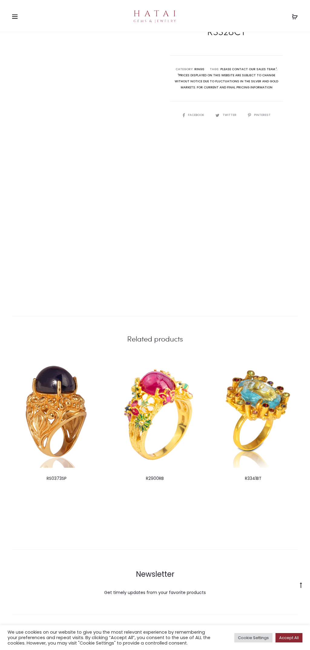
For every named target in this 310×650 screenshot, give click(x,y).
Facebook (196, 115)
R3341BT (253, 478)
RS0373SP (57, 478)
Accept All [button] (289, 638)
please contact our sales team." (248, 69)
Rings (199, 69)
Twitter (230, 115)
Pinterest (262, 115)
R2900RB (155, 478)
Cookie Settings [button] (253, 638)
